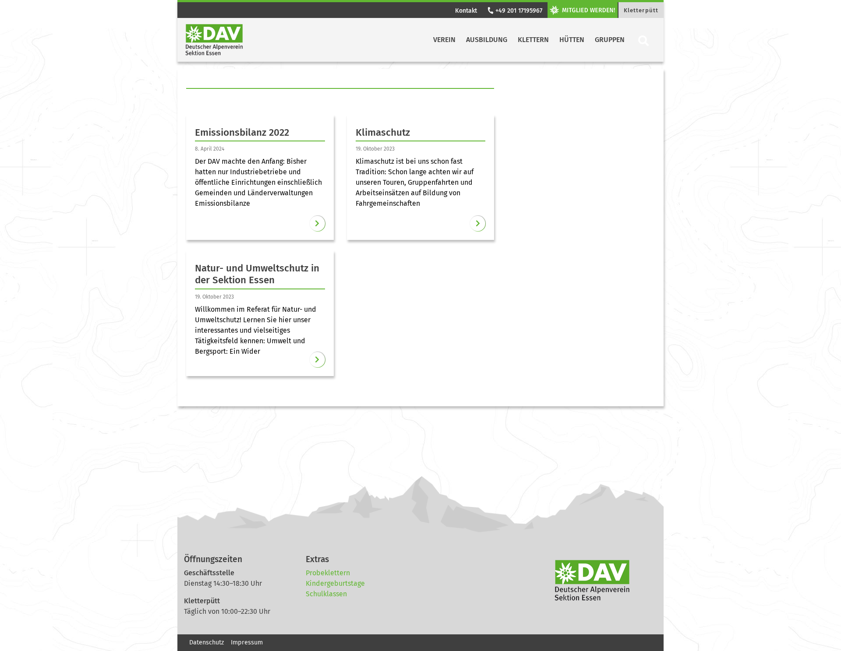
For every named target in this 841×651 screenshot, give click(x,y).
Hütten (571, 39)
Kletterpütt (641, 10)
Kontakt (466, 10)
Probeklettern (328, 573)
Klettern (533, 39)
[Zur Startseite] (214, 40)
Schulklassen (326, 594)
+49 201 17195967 (518, 10)
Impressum (247, 642)
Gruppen (610, 39)
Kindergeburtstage (335, 583)
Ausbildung (486, 39)
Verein (444, 39)
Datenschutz (206, 642)
